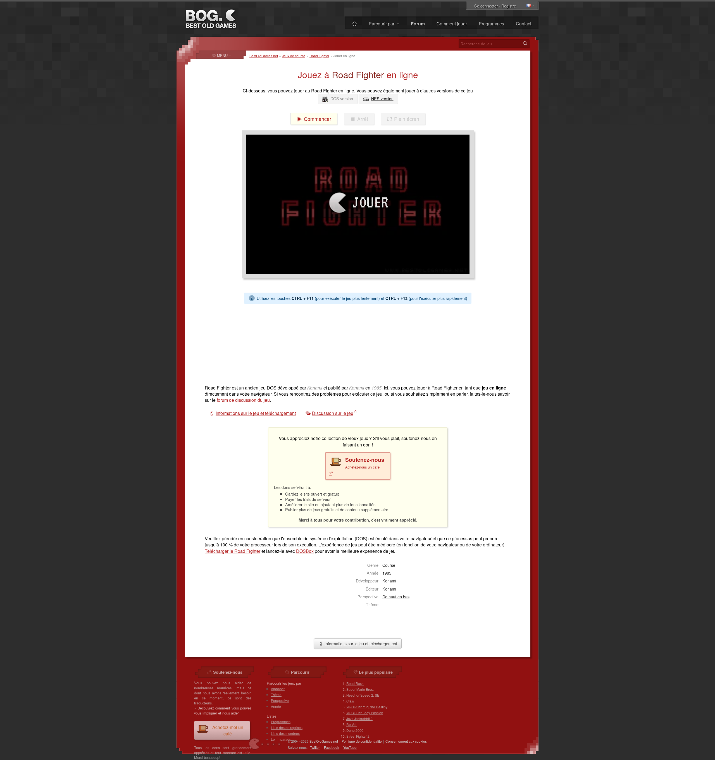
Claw (350, 701)
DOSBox (305, 551)
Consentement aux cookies (406, 741)
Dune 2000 (354, 730)
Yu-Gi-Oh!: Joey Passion (364, 712)
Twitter (315, 747)
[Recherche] (525, 43)
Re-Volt (351, 724)
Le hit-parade (281, 739)
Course (388, 565)
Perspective (280, 700)
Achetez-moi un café (227, 730)
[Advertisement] (355, 343)
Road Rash (355, 683)
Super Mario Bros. (360, 689)
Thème (276, 694)
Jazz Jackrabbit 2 (359, 718)
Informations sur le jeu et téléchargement (360, 643)
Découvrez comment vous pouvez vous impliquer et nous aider (222, 710)
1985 (386, 573)
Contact (523, 23)
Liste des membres (285, 733)
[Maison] (354, 23)
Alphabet (278, 688)
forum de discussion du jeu (243, 400)
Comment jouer (452, 23)
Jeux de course (293, 55)
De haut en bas (395, 596)
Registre (508, 6)
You (350, 747)
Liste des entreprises (286, 727)
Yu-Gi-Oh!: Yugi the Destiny (366, 706)
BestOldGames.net (263, 55)
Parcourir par (382, 23)
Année (276, 706)
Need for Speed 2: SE (362, 695)
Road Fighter (319, 55)
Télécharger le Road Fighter (232, 551)
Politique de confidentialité (362, 741)
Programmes (491, 23)
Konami (389, 581)
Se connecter (486, 6)
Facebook (331, 747)
